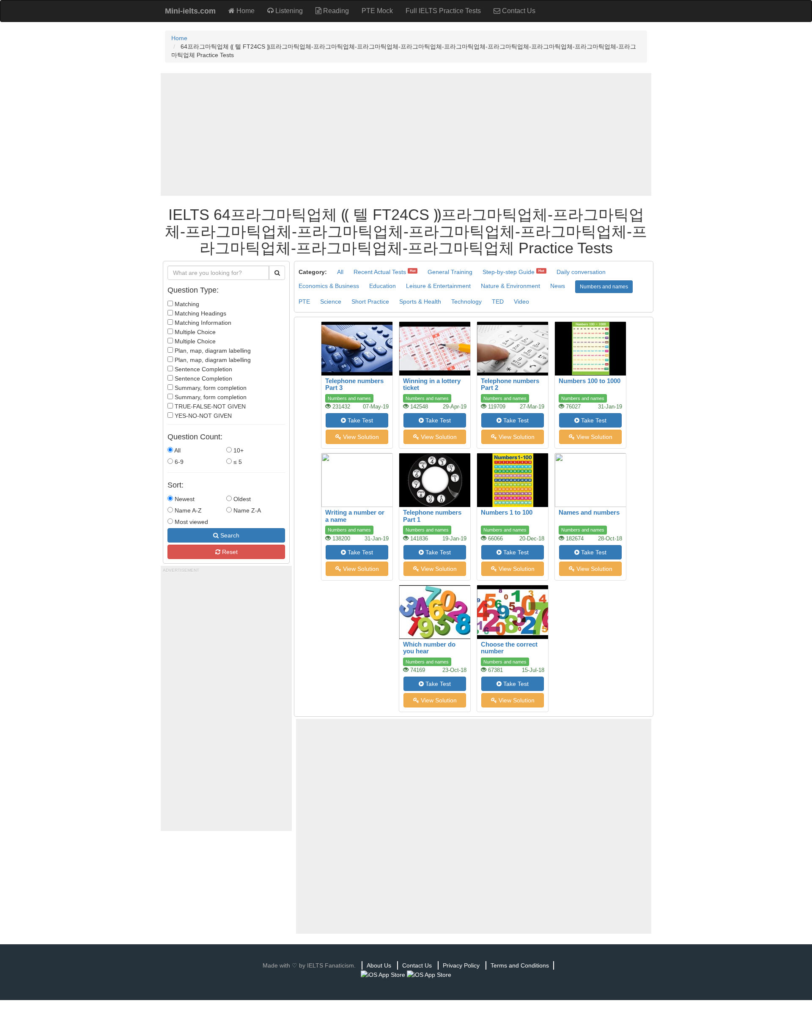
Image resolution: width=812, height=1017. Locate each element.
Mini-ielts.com (190, 11)
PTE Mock (377, 10)
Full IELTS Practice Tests (443, 10)
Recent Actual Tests (380, 272)
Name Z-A (246, 510)
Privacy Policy (461, 965)
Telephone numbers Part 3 (354, 384)
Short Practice (370, 301)
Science (330, 301)
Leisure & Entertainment (438, 285)
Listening (288, 10)
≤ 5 (237, 461)
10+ (238, 450)
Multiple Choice (194, 332)
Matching (186, 304)
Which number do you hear (429, 648)
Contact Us (517, 10)
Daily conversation (581, 272)
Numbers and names (604, 287)
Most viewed (190, 521)
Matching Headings (199, 313)
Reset (229, 551)
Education (382, 285)
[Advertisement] (406, 134)
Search (229, 535)
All (177, 450)
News (557, 285)
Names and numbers (589, 512)
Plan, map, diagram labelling (212, 350)
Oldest (241, 499)
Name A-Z (187, 510)
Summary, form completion (210, 387)
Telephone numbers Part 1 (432, 516)
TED (498, 301)
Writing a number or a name (354, 516)
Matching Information (202, 322)
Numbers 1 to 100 (506, 512)
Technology (466, 301)
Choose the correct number (509, 648)
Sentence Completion (202, 369)
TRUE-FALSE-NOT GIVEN (209, 406)
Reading (335, 10)
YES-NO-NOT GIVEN (202, 415)
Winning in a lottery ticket (432, 384)
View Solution (360, 436)
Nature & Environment (510, 285)
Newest (184, 499)
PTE (304, 301)
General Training (450, 272)
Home (245, 10)
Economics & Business (329, 285)
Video (521, 301)
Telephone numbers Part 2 (510, 384)
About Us (379, 965)
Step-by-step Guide (509, 272)
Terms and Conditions (520, 965)
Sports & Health (420, 301)
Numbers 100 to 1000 (589, 380)
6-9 (178, 461)
